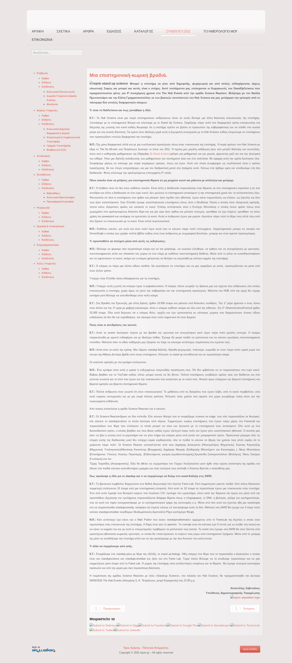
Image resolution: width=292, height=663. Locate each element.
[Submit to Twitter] (102, 630)
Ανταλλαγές (43, 156)
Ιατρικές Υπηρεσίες (47, 110)
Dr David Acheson (160, 153)
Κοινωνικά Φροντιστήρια (60, 197)
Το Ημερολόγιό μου (220, 31)
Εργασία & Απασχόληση (50, 226)
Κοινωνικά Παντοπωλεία (60, 92)
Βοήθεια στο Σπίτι (56, 150)
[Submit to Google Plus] (182, 625)
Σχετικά (63, 31)
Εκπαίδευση (43, 174)
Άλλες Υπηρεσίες (46, 263)
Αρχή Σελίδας (250, 649)
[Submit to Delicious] (103, 625)
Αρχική (38, 31)
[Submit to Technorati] (245, 625)
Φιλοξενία (52, 104)
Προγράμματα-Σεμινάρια (60, 201)
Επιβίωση (42, 73)
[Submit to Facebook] (152, 625)
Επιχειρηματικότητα (48, 245)
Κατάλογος (143, 31)
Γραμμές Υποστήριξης (59, 145)
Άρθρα (88, 31)
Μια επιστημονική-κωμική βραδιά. (128, 75)
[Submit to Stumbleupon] (214, 625)
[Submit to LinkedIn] (127, 630)
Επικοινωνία (42, 39)
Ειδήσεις (114, 31)
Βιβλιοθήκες (53, 193)
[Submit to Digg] (127, 625)
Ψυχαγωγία (43, 207)
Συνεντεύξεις (178, 31)
